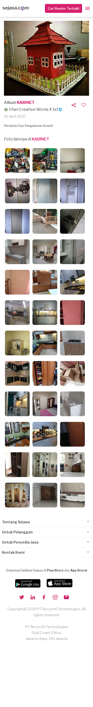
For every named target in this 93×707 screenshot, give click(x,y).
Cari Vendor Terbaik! (63, 8)
